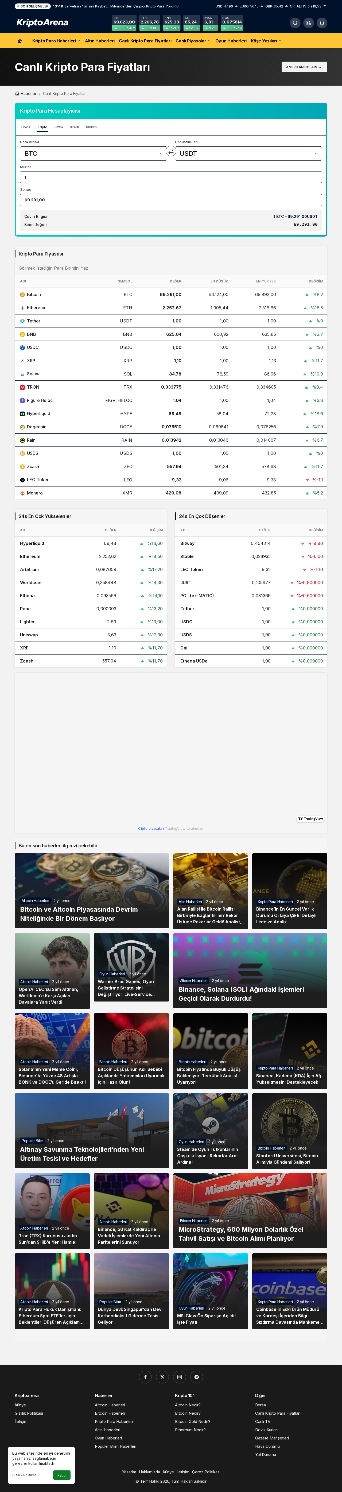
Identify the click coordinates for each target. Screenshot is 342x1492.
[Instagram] (179, 1377)
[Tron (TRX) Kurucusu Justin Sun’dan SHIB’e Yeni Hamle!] (52, 1211)
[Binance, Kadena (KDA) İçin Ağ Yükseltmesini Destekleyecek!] (289, 1051)
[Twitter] (162, 1377)
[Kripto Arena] (41, 22)
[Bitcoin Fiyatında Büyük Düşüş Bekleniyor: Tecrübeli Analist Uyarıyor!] (210, 1051)
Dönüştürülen (186, 142)
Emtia (59, 127)
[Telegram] (196, 1377)
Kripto (42, 127)
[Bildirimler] (322, 23)
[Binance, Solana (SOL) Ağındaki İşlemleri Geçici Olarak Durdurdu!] (250, 970)
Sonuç (25, 189)
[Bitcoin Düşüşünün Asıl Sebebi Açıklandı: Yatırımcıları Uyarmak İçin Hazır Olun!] (131, 1051)
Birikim (91, 127)
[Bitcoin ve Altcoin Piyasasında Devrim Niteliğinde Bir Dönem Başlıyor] (92, 890)
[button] (308, 23)
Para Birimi (29, 142)
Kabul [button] (61, 1475)
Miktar (25, 167)
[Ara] (295, 23)
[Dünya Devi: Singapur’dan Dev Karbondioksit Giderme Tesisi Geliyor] (131, 1291)
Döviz (25, 127)
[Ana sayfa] (19, 40)
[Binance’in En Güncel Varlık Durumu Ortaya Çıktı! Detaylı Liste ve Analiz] (289, 891)
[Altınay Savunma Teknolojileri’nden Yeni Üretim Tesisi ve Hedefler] (92, 1130)
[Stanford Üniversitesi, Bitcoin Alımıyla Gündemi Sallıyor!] (289, 1131)
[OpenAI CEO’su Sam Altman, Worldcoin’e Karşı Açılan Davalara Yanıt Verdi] (52, 971)
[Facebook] (145, 1377)
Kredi (74, 127)
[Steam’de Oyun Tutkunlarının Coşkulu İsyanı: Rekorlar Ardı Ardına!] (210, 1131)
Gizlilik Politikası (24, 1475)
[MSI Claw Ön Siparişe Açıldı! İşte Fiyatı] (210, 1291)
